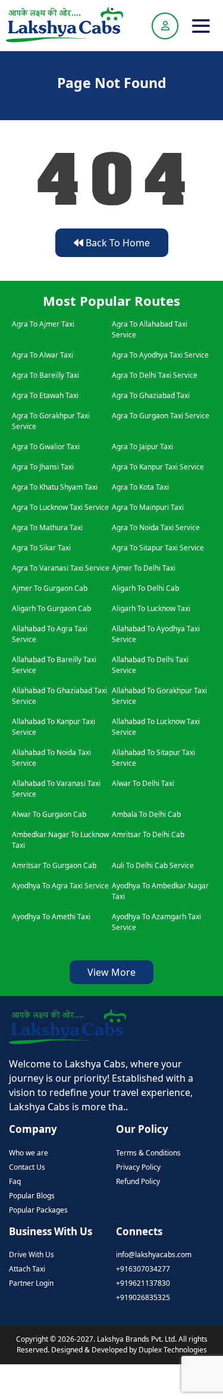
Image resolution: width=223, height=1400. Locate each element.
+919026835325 (143, 1297)
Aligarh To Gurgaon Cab (51, 608)
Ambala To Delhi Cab (146, 814)
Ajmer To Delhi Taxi (143, 568)
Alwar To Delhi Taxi (143, 783)
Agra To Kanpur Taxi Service (158, 467)
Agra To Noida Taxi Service (156, 527)
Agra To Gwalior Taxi (46, 446)
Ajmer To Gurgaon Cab (49, 588)
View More (111, 972)
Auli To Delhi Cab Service (153, 865)
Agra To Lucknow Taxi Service (60, 507)
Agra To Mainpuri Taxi (148, 507)
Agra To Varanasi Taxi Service (60, 568)
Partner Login (31, 1283)
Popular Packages (38, 1210)
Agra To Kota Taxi (140, 487)
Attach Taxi (27, 1269)
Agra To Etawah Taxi (45, 395)
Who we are (28, 1153)
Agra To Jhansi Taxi (43, 467)
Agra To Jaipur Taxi (142, 446)
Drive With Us (31, 1254)
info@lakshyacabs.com (153, 1254)
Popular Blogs (32, 1196)
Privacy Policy (138, 1167)
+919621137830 (143, 1283)
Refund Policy (138, 1181)
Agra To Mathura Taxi (47, 527)
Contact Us (27, 1167)
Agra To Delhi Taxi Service (154, 375)
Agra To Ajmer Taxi (43, 324)
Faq (15, 1181)
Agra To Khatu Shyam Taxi (55, 487)
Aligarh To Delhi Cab (145, 588)
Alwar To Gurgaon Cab (49, 814)
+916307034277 (143, 1269)
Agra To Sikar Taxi (41, 548)
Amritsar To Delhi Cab (148, 834)
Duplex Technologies (173, 1350)
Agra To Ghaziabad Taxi (151, 395)
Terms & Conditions (148, 1153)
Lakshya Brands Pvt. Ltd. (137, 1339)
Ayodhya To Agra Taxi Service (60, 886)
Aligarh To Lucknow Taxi (151, 608)
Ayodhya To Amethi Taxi (51, 917)
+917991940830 (116, 1382)
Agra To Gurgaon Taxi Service (160, 416)
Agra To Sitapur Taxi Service (158, 548)
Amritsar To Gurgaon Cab (54, 865)
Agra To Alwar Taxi (42, 355)
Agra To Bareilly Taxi (45, 375)
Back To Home (116, 242)
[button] (201, 25)
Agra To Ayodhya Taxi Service (160, 355)
